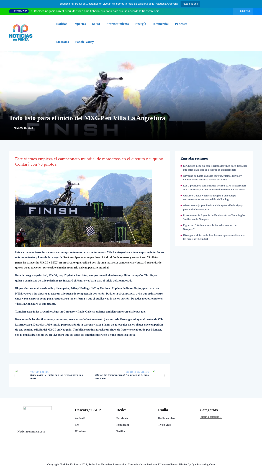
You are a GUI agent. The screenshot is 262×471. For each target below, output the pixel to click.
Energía (140, 23)
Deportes (79, 23)
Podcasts (181, 23)
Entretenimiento (117, 23)
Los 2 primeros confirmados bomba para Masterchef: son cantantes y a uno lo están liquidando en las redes (214, 187)
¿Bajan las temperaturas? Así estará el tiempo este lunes (122, 376)
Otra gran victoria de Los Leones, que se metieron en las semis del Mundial (214, 237)
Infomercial (161, 23)
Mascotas (62, 41)
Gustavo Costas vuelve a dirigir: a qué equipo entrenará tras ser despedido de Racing (209, 197)
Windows (80, 431)
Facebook (122, 418)
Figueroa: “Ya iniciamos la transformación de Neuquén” (210, 227)
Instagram (122, 424)
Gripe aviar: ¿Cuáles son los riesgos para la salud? (56, 376)
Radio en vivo (166, 418)
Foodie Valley (84, 41)
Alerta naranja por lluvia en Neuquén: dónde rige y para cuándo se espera (213, 207)
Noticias (61, 23)
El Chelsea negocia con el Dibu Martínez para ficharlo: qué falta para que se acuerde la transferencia (95, 11)
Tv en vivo (164, 424)
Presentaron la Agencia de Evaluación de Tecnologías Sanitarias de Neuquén (214, 217)
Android (80, 418)
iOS (77, 424)
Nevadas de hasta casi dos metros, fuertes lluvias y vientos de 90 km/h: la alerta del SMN (212, 177)
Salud (96, 23)
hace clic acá (190, 3)
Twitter (120, 431)
